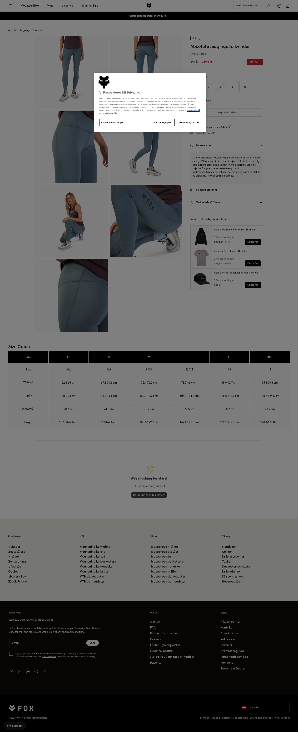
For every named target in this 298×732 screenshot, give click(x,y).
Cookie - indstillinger (112, 122)
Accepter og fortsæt (189, 122)
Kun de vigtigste (162, 122)
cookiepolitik (193, 110)
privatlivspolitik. (110, 113)
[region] (150, 102)
